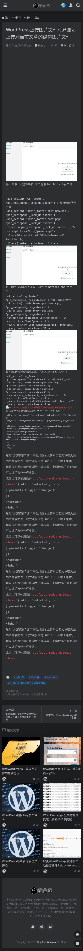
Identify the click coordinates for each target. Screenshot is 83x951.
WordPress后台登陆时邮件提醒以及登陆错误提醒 (60, 817)
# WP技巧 (19, 677)
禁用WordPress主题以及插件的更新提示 (19, 771)
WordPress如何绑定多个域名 (19, 817)
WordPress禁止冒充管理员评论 (19, 863)
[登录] (71, 5)
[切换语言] (62, 5)
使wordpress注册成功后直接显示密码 (62, 771)
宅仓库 (40, 942)
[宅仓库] (41, 5)
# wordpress (51, 677)
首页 (7, 17)
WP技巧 (16, 17)
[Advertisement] (41, 98)
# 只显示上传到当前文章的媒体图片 (26, 683)
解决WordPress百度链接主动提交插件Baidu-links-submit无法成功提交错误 (61, 863)
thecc (41, 45)
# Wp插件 (34, 677)
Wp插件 (28, 17)
